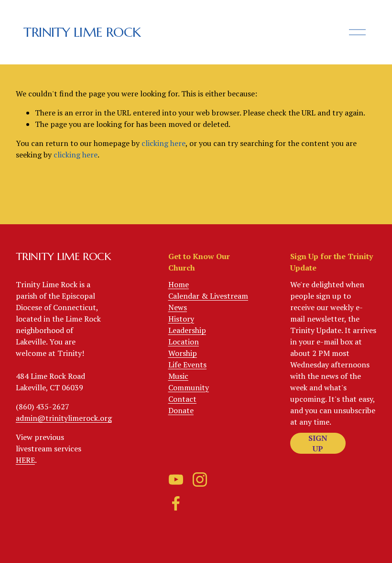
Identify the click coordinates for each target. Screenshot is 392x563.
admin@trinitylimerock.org (64, 418)
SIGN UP (317, 443)
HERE (25, 460)
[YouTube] (176, 479)
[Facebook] (176, 503)
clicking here (163, 143)
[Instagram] (199, 479)
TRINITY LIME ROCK (82, 32)
